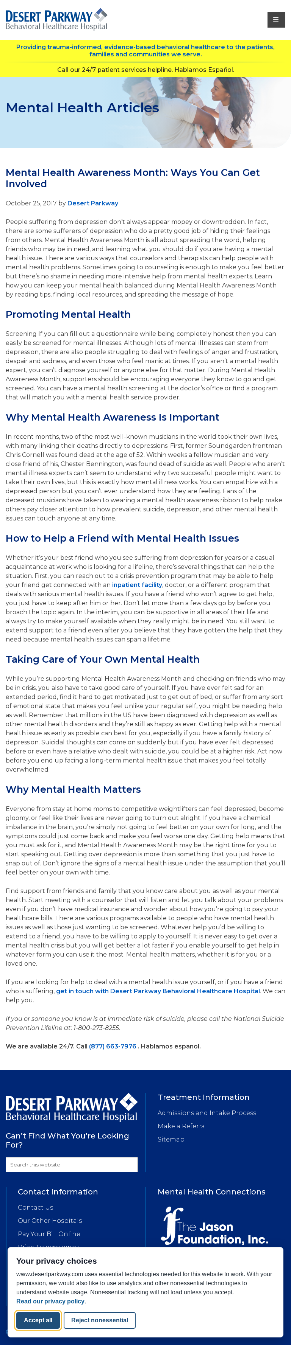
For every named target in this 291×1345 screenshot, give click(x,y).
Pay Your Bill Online (49, 1234)
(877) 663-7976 (112, 1046)
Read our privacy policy (50, 1301)
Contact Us (35, 1207)
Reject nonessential (99, 1320)
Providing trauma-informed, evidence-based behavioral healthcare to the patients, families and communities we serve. (145, 50)
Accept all (38, 1320)
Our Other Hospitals (50, 1220)
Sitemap (171, 1139)
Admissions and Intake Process (207, 1113)
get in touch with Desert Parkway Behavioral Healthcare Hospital (158, 991)
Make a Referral (182, 1126)
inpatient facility (137, 585)
